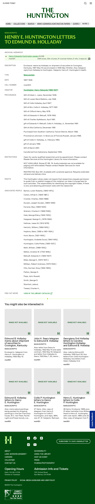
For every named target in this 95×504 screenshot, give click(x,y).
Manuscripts (29, 75)
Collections (19, 24)
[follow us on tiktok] (28, 438)
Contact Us (10, 463)
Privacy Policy (11, 480)
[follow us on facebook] (35, 438)
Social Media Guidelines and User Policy (37, 480)
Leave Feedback (92, 420)
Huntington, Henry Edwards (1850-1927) (41, 90)
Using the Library (42, 454)
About (7, 451)
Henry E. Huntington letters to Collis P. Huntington (74, 400)
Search (31, 24)
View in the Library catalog (37, 293)
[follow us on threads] (41, 438)
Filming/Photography (44, 463)
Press (37, 460)
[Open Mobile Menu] (90, 3)
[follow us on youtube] (35, 445)
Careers (8, 457)
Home (8, 24)
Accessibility (40, 451)
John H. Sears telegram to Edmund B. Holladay (46, 339)
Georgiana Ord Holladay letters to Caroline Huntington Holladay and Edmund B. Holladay (76, 342)
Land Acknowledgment (16, 454)
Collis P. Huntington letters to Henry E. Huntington (44, 400)
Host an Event (41, 457)
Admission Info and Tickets (51, 469)
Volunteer (10, 460)
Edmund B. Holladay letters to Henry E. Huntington (15, 400)
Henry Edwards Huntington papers (23, 56)
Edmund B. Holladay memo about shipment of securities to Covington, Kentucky (17, 342)
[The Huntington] (47, 13)
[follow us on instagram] (28, 445)
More (84, 24)
